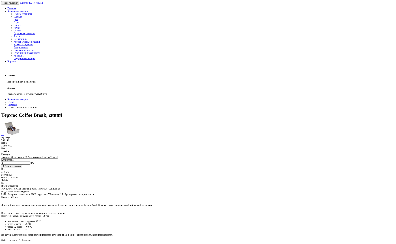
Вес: (3, 169)
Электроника (21, 39)
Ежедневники (21, 47)
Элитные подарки (23, 44)
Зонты (17, 36)
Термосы (12, 104)
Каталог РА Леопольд (31, 2)
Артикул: (6, 137)
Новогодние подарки (25, 50)
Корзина (11, 61)
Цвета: (4, 148)
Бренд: (4, 183)
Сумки (17, 30)
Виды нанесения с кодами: (15, 191)
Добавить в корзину (11, 166)
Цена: (4, 143)
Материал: (6, 174)
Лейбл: (5, 180)
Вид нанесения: (9, 186)
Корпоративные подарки (27, 41)
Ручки (17, 27)
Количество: (7, 160)
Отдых (17, 22)
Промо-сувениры (23, 14)
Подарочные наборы (24, 58)
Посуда (17, 25)
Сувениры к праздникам (27, 53)
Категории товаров (17, 11)
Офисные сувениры (24, 33)
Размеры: (6, 154)
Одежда (18, 16)
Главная (11, 8)
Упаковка (19, 55)
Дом (16, 19)
